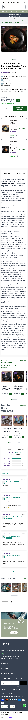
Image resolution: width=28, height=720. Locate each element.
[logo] (12, 2)
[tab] (12, 59)
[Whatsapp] (11, 690)
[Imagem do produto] (6, 376)
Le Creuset (12, 11)
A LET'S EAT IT (5, 668)
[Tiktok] (17, 690)
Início (2, 18)
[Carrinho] (25, 2)
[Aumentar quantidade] (10, 109)
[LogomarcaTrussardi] (23, 602)
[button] (14, 16)
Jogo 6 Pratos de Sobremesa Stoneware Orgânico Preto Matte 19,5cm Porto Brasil (14, 146)
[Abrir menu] (3, 2)
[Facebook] (19, 690)
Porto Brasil (20, 11)
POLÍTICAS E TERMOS (8, 673)
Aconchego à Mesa (12, 18)
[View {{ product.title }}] (5, 128)
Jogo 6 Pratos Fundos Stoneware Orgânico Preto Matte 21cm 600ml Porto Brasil (14, 125)
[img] (6, 479)
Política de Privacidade (21, 686)
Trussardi (4, 11)
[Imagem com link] (14, 624)
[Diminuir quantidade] (3, 109)
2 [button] (13, 571)
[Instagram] (14, 690)
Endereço (4, 664)
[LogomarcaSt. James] (14, 602)
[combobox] (14, 7)
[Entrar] (22, 2)
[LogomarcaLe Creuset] (5, 602)
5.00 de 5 (18, 453)
